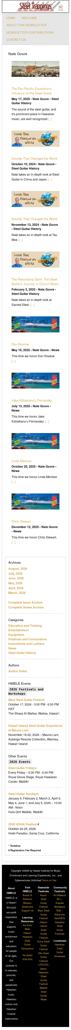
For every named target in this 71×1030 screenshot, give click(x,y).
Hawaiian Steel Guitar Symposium (27, 942)
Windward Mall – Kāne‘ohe (59, 910)
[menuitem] (11, 18)
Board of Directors (27, 897)
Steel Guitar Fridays (22, 768)
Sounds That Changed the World (34, 158)
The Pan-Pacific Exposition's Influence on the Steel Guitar (32, 90)
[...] (50, 119)
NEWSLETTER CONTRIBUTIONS (30, 32)
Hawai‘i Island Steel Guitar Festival (43, 929)
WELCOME (29, 18)
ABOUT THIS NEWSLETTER (26, 25)
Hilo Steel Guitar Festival (43, 957)
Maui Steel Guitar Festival (26, 700)
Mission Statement (27, 904)
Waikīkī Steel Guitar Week (44, 993)
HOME (11, 18)
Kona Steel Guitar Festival (43, 945)
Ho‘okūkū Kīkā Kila (27, 957)
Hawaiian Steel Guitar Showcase (59, 950)
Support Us (27, 910)
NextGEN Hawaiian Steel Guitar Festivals (60, 925)
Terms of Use (49, 880)
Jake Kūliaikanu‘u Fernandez (32, 400)
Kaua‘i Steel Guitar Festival (43, 900)
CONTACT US (16, 39)
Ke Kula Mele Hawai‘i (27, 929)
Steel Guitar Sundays (23, 794)
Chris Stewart (21, 521)
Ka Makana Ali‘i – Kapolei (60, 899)
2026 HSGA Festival (22, 824)
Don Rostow (20, 344)
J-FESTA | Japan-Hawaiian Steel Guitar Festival (43, 974)
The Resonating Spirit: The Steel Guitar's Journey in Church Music (35, 281)
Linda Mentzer (22, 460)
